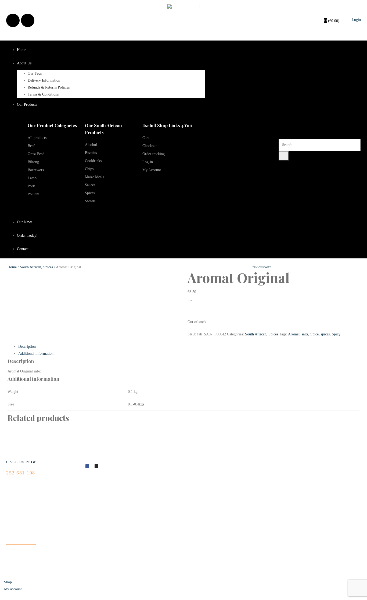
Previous (257, 267)
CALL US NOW (21, 462)
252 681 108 (20, 472)
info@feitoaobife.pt (21, 541)
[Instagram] (27, 20)
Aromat (294, 334)
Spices (48, 267)
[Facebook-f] (87, 466)
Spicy (336, 334)
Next (267, 267)
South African (30, 267)
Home (12, 267)
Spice (314, 334)
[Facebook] (13, 20)
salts (305, 334)
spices (325, 334)
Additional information (35, 354)
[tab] (188, 346)
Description (27, 347)
